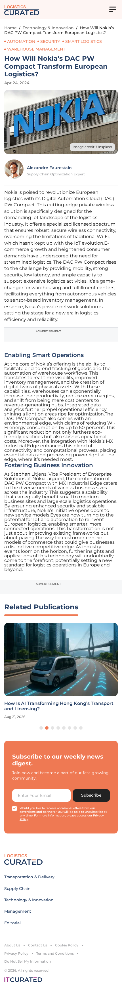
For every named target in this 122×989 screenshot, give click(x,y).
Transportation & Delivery (29, 876)
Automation (21, 41)
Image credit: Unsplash (92, 147)
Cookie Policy (66, 945)
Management (17, 911)
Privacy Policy (16, 953)
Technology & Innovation (48, 27)
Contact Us (37, 945)
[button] (41, 728)
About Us (12, 945)
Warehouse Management (36, 49)
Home (10, 27)
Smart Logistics (83, 41)
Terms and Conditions (55, 953)
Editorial (12, 922)
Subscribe (91, 795)
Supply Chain (17, 888)
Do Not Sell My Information (27, 961)
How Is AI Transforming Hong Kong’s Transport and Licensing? (58, 706)
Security (50, 41)
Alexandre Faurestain (49, 167)
